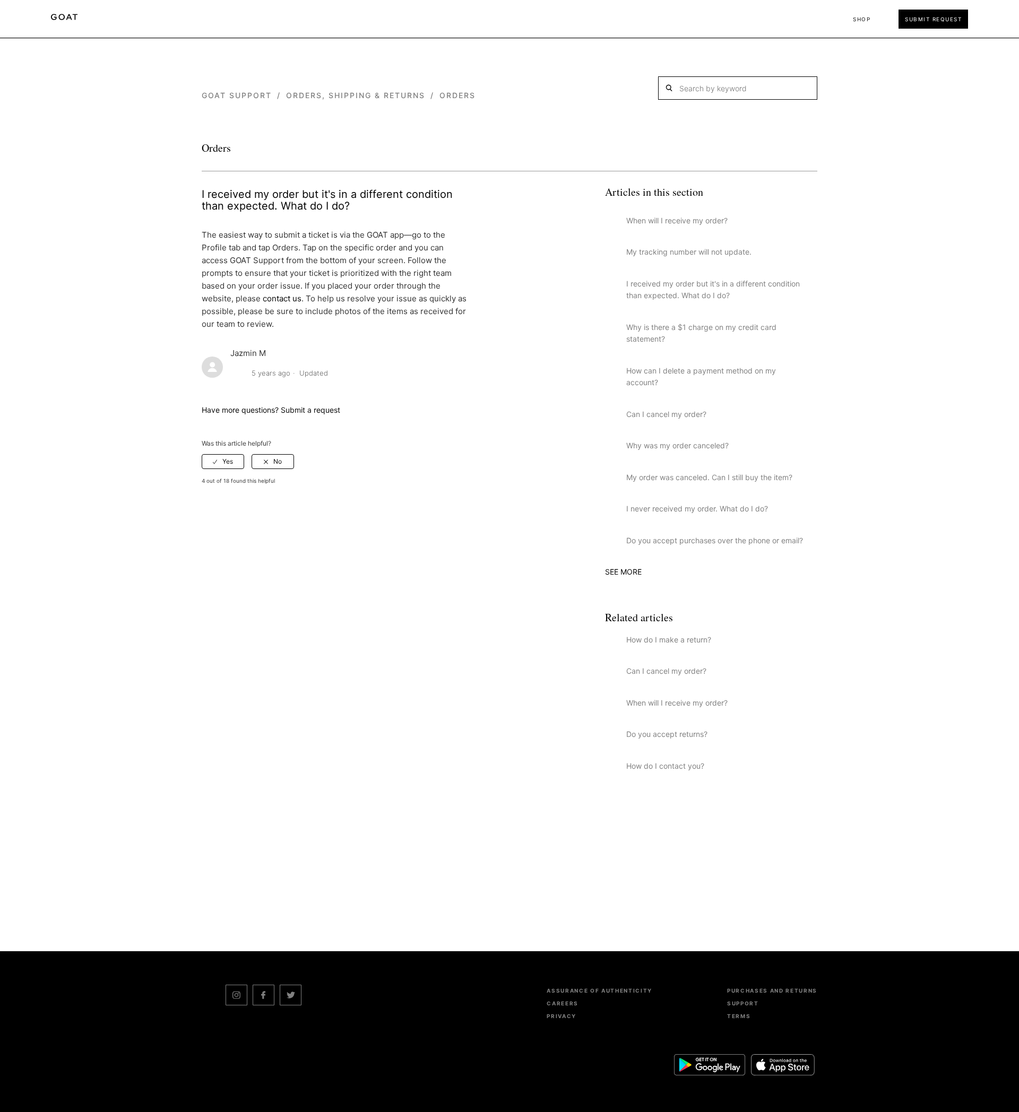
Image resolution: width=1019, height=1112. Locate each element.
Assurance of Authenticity (599, 990)
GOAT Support (237, 95)
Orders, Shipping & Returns (355, 95)
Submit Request (933, 19)
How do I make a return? (668, 639)
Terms (738, 1016)
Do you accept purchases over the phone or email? (714, 540)
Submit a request (310, 409)
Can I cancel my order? (666, 414)
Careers (562, 1003)
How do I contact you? (665, 765)
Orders (457, 95)
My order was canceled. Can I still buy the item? (709, 477)
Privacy (561, 1016)
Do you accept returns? (666, 734)
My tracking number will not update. (689, 251)
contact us (282, 298)
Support (743, 1003)
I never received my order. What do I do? (697, 508)
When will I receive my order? (677, 220)
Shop (861, 19)
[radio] (223, 461)
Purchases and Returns (772, 990)
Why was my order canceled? (677, 445)
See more (623, 571)
